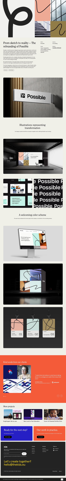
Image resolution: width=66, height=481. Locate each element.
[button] (58, 396)
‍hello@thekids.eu (14, 464)
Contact (33, 453)
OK (61, 479)
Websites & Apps (45, 449)
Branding (44, 448)
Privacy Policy (55, 471)
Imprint (60, 471)
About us (33, 451)
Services (33, 449)
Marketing (44, 451)
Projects (33, 448)
